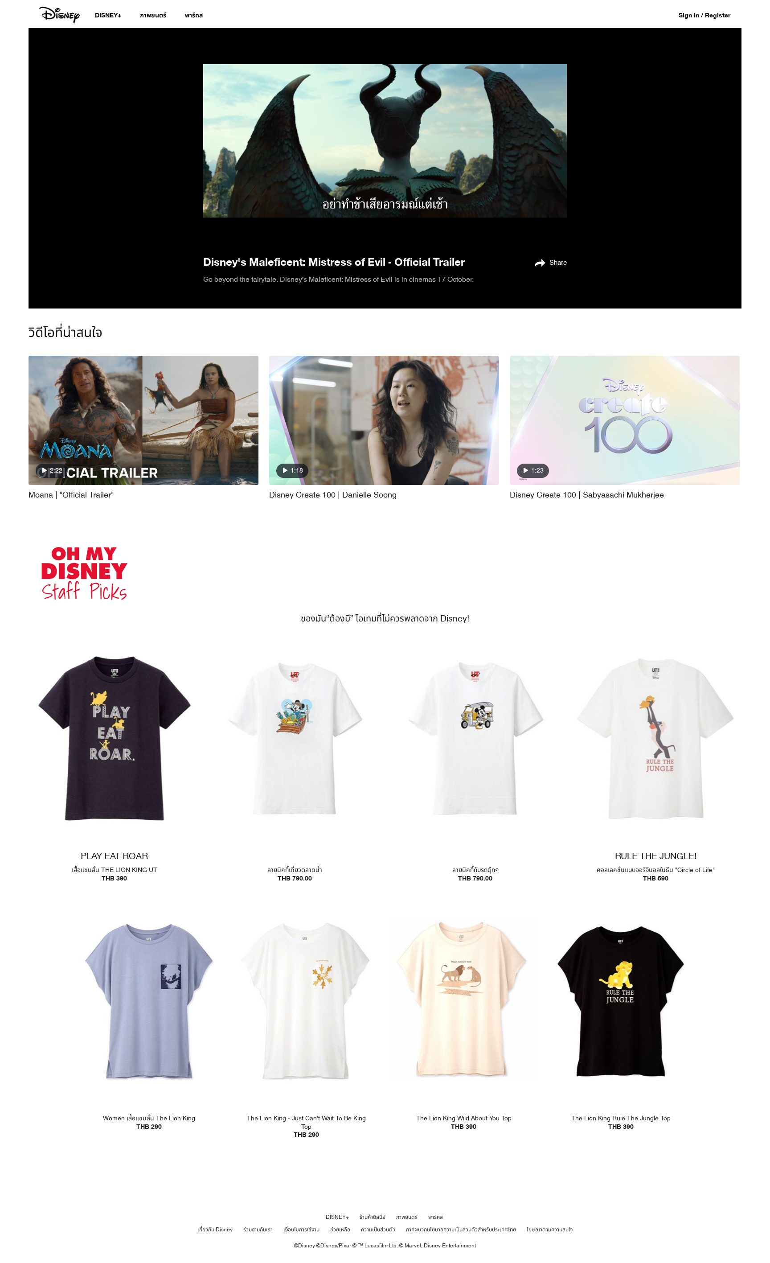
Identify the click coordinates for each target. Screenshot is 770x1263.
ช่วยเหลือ (340, 1230)
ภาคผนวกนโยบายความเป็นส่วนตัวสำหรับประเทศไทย (461, 1230)
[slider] (385, 219)
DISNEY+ (337, 1217)
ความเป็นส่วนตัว (378, 1230)
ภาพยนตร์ (407, 1217)
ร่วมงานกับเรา (258, 1230)
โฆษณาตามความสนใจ (550, 1230)
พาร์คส (435, 1217)
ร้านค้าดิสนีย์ (372, 1217)
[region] (385, 141)
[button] (708, 15)
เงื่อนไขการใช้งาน (301, 1230)
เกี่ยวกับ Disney (215, 1230)
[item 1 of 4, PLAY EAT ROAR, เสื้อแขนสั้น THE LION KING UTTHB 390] (114, 738)
